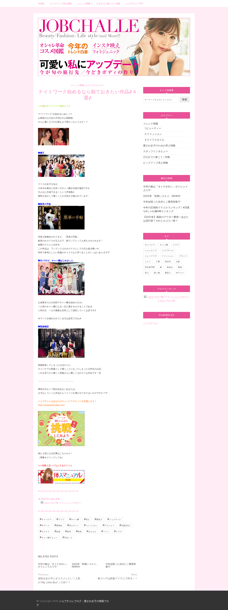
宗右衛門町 (150, 267)
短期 (57, 531)
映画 (79, 531)
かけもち (91, 531)
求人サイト (73, 525)
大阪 (178, 261)
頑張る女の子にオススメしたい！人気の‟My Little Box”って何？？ (59, 580)
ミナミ (148, 261)
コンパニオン (91, 525)
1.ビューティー (153, 128)
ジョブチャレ (114, 519)
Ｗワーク (45, 525)
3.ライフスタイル (93, 85)
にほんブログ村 (166, 300)
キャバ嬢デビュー (49, 537)
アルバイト (109, 525)
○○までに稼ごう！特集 (108, 3)
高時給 (58, 525)
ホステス (45, 531)
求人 (87, 519)
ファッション (168, 256)
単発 (68, 531)
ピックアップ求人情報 (61, 3)
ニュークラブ (151, 256)
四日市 (168, 261)
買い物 (157, 273)
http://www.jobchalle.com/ (51, 405)
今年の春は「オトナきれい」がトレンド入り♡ (53, 565)
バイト (105, 531)
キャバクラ (46, 519)
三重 (158, 261)
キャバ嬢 (74, 519)
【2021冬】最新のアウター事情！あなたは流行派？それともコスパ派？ (166, 218)
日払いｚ (67, 537)
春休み (170, 267)
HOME (41, 3)
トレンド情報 (83, 3)
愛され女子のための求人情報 (159, 145)
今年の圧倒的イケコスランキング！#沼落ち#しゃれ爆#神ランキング (166, 209)
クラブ (60, 519)
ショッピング (151, 250)
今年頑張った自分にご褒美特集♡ (121, 565)
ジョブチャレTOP (134, 3)
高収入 (99, 519)
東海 (180, 267)
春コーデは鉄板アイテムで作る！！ (117, 578)
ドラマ (118, 531)
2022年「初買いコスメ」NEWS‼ (85, 565)
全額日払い (125, 525)
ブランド (183, 256)
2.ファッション (153, 134)
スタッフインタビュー (155, 151)
